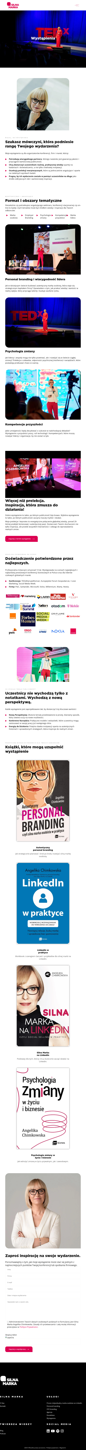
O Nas (2, 1403)
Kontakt (3, 1406)
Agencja (49, 1412)
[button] (7, 474)
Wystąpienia (51, 1418)
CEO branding (52, 1409)
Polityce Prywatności (29, 1327)
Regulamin (63, 1448)
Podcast (3, 1434)
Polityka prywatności (52, 1448)
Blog (1, 1431)
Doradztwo (51, 1415)
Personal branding (53, 1406)
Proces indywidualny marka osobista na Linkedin (64, 1403)
